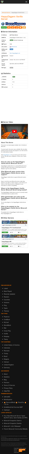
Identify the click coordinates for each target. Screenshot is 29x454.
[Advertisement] (14, 7)
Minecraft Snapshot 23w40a (12, 423)
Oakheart (7, 410)
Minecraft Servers (6, 12)
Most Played (8, 291)
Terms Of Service (9, 385)
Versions (6, 302)
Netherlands (14, 46)
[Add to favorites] (20, 27)
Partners (6, 382)
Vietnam (6, 362)
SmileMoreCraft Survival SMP (13, 407)
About (6, 374)
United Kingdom (9, 365)
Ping (5, 305)
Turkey (6, 353)
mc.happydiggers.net (9, 239)
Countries (7, 300)
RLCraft (6, 322)
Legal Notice (16, 452)
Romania (6, 351)
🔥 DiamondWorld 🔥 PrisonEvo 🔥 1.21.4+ (15, 403)
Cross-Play (7, 331)
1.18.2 (11, 49)
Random (6, 297)
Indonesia (7, 348)
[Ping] (16, 27)
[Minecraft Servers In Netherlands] (10, 46)
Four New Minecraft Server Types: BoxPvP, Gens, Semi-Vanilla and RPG (15, 417)
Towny (6, 339)
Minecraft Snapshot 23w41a (12, 420)
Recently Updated (9, 294)
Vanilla (6, 334)
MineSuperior (8, 399)
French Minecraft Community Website (15, 429)
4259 (12, 232)
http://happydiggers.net (15, 53)
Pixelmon (7, 317)
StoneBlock (7, 325)
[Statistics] (12, 27)
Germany (7, 367)
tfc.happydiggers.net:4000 (10, 225)
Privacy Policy (8, 388)
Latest (6, 288)
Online (5, 232)
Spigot (11, 67)
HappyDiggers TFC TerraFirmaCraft (11, 227)
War (5, 328)
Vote (3, 27)
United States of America (11, 345)
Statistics (7, 377)
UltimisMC (7, 397)
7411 (12, 246)
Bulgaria (6, 359)
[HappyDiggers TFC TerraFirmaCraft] (14, 222)
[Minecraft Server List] (2, 2)
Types (6, 308)
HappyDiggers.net (7, 154)
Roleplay (6, 336)
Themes (6, 311)
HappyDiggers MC (7, 241)
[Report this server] (24, 27)
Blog (5, 380)
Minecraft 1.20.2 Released (12, 426)
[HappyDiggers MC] (14, 236)
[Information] (9, 27)
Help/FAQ (7, 391)
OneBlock (7, 319)
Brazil (5, 356)
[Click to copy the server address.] (25, 225)
